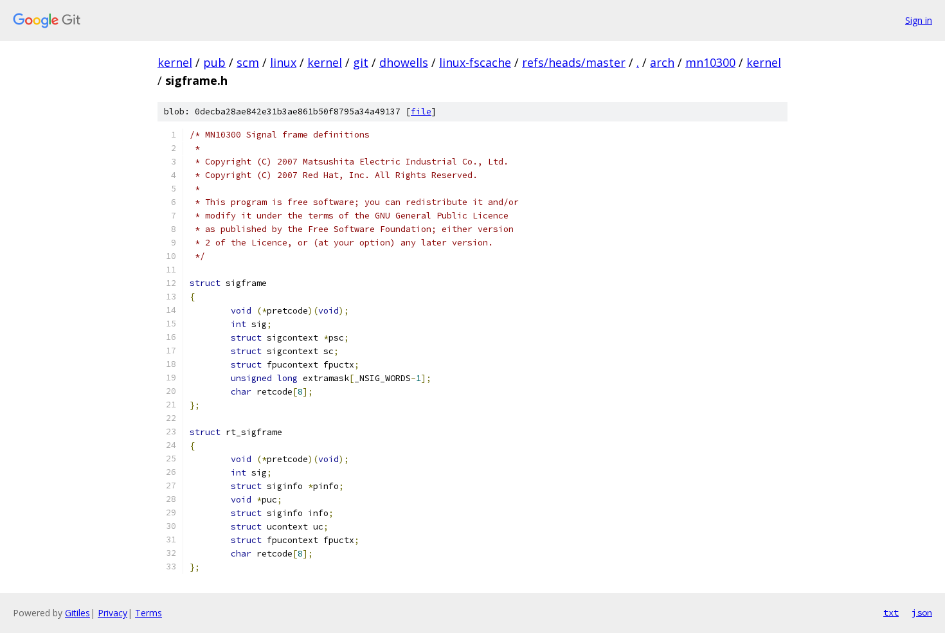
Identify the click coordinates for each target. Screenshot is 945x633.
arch (662, 62)
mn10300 (710, 62)
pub (214, 62)
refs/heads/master (574, 62)
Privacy (112, 613)
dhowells (403, 62)
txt (891, 612)
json (922, 612)
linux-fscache (475, 62)
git (360, 62)
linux (283, 62)
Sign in (918, 20)
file (421, 111)
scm (248, 62)
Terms (148, 613)
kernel (175, 62)
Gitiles (77, 613)
